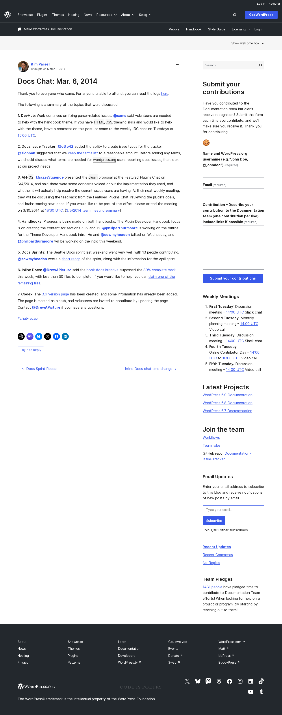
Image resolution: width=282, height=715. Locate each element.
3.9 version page (55, 294)
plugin (93, 177)
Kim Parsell (40, 64)
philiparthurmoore (120, 228)
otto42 (65, 146)
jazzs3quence (49, 177)
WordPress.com (232, 642)
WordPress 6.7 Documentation (227, 411)
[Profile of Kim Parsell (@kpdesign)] (23, 67)
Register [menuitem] (274, 3)
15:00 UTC (26, 135)
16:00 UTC (231, 358)
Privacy (23, 662)
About (22, 642)
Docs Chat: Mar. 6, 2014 (58, 81)
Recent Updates (217, 547)
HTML (99, 122)
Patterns (74, 662)
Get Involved (177, 642)
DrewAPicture (57, 270)
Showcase (75, 642)
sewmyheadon (115, 234)
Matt (224, 648)
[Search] (260, 65)
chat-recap (28, 318)
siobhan (26, 153)
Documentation (129, 648)
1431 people (212, 587)
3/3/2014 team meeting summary (93, 210)
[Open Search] (234, 14)
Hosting (23, 655)
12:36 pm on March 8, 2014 (48, 69)
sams (119, 115)
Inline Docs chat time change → (151, 368)
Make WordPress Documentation (48, 29)
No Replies (211, 562)
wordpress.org (104, 159)
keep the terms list (83, 153)
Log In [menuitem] (261, 3)
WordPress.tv (129, 662)
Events (173, 648)
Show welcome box (245, 43)
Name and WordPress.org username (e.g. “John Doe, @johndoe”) (225, 159)
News (22, 648)
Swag (174, 662)
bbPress (226, 655)
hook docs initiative (103, 270)
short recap (71, 259)
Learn (122, 642)
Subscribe (214, 521)
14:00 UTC (235, 312)
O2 (30, 177)
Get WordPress (261, 15)
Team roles (212, 445)
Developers (126, 655)
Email (214, 185)
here (164, 93)
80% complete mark (159, 270)
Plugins (73, 655)
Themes (74, 648)
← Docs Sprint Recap (39, 368)
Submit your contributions (233, 278)
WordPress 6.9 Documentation (227, 395)
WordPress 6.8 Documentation (227, 403)
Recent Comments (218, 555)
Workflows (211, 437)
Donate (175, 655)
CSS (109, 122)
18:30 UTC (54, 210)
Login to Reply (30, 350)
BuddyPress (229, 662)
